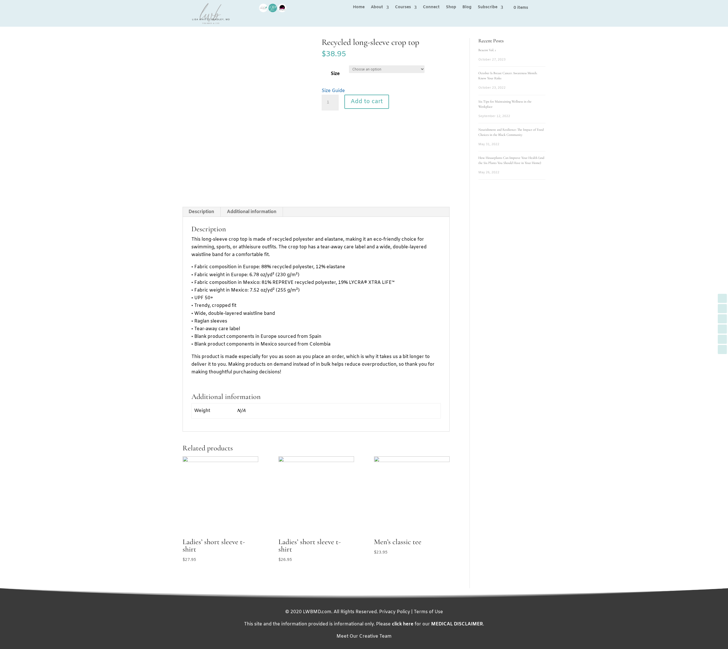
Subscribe (487, 7)
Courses (403, 7)
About (377, 7)
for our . (438, 624)
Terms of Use (428, 612)
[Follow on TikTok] (722, 349)
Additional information (251, 212)
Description (201, 212)
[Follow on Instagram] (722, 329)
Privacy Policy (394, 612)
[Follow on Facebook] (722, 298)
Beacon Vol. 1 (487, 50)
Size (335, 74)
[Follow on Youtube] (722, 318)
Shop (451, 7)
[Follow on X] (722, 308)
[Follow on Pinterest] (722, 339)
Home (359, 7)
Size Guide (333, 91)
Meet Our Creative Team (364, 636)
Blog (466, 7)
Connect (431, 7)
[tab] (201, 212)
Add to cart (367, 101)
